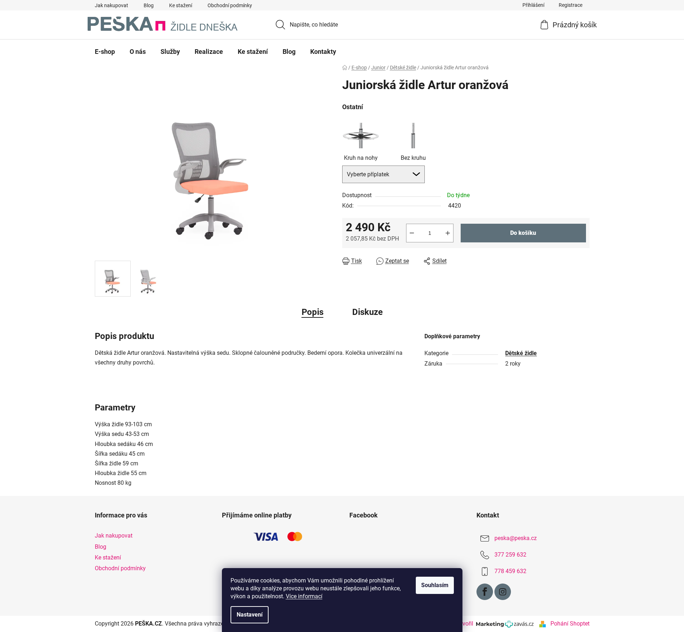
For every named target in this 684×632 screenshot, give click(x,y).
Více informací (304, 596)
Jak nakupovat (111, 5)
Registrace (570, 5)
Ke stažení (180, 5)
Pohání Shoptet (570, 623)
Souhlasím (434, 585)
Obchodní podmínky (230, 5)
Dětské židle (521, 353)
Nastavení (249, 614)
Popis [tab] (313, 312)
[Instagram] (502, 592)
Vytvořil (465, 623)
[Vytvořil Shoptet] (542, 624)
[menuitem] (105, 52)
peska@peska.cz (515, 538)
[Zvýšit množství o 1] (447, 233)
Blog (149, 5)
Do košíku (523, 232)
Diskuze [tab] (367, 312)
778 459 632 (510, 571)
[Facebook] (484, 592)
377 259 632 (510, 555)
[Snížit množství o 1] (411, 233)
